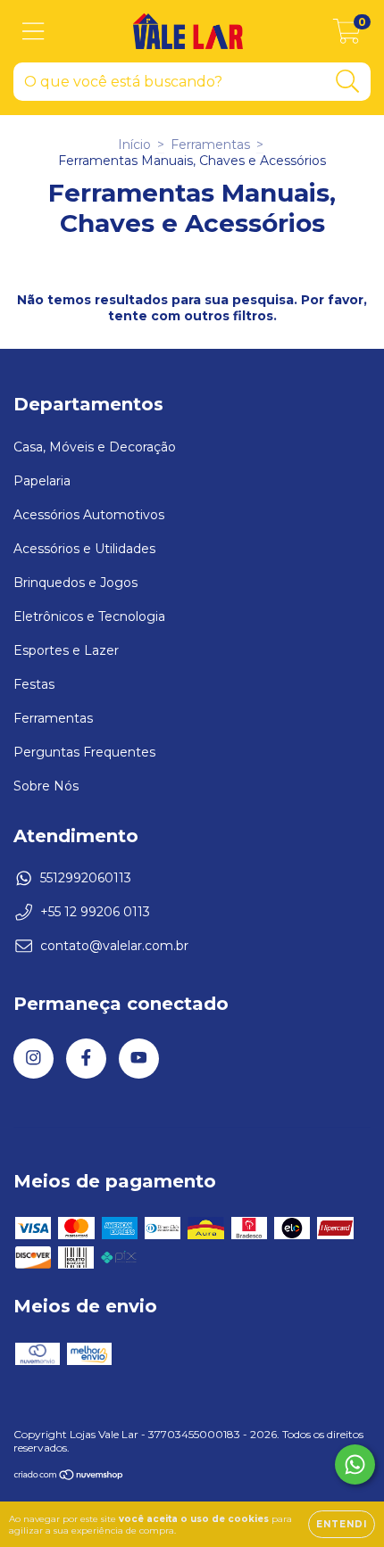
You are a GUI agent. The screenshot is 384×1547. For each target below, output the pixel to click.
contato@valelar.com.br (114, 946)
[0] (347, 36)
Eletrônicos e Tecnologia (89, 616)
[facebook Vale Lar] (86, 1058)
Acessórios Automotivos (88, 515)
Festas (33, 684)
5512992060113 (85, 878)
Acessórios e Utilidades (84, 549)
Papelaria (42, 481)
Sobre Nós (46, 786)
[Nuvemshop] (69, 1477)
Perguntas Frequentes (84, 752)
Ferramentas (210, 144)
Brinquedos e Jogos (75, 583)
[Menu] (33, 31)
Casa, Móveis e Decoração (94, 447)
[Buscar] (348, 82)
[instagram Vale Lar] (33, 1058)
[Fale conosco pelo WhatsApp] (355, 1464)
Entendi (341, 1524)
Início (134, 144)
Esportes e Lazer (66, 650)
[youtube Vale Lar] (139, 1058)
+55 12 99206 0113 (95, 912)
